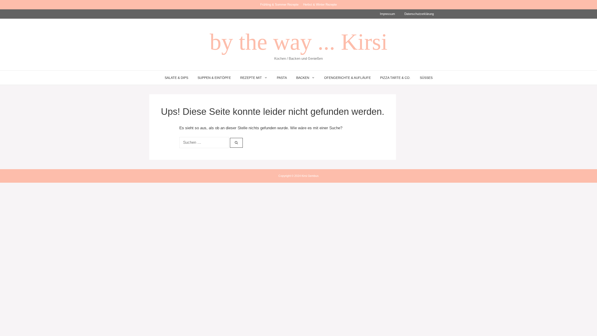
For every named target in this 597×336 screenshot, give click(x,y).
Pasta (282, 78)
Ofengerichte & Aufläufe (347, 78)
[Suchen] (236, 143)
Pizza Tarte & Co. (395, 78)
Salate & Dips (176, 78)
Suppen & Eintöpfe (214, 78)
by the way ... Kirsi (299, 42)
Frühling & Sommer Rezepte (279, 4)
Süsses (426, 78)
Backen (302, 78)
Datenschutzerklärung (419, 14)
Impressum (387, 14)
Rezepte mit (251, 78)
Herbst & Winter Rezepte (320, 4)
